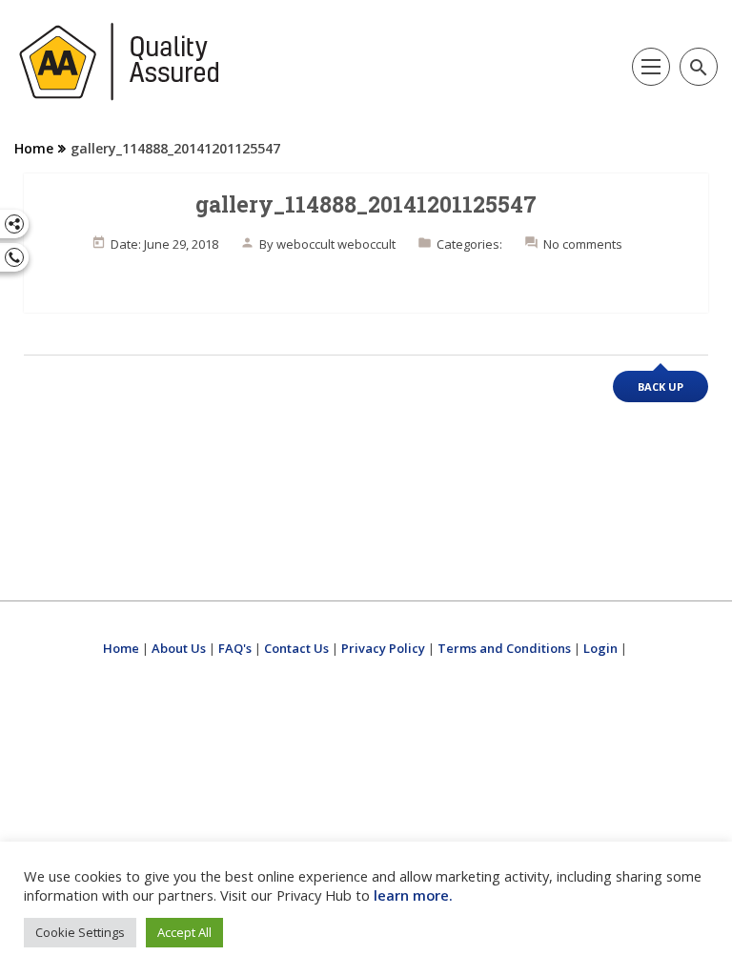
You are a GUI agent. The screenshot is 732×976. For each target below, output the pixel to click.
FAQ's (235, 648)
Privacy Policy (383, 648)
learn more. (413, 895)
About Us (179, 648)
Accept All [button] (184, 932)
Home (33, 148)
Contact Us (296, 648)
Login (600, 648)
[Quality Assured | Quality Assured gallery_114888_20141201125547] (119, 62)
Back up (660, 386)
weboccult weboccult (336, 244)
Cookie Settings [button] (80, 932)
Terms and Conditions (504, 648)
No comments (582, 244)
